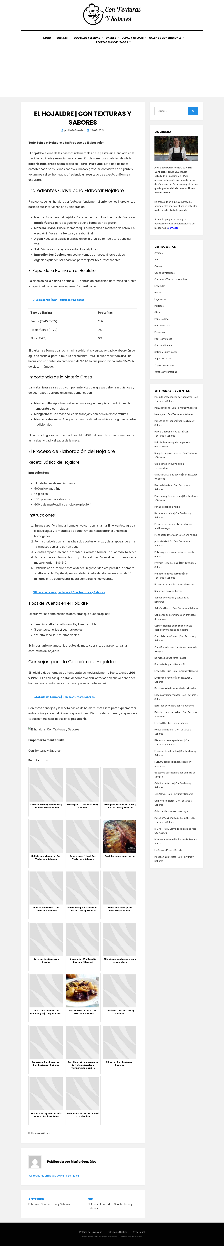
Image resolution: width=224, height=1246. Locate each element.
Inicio (46, 38)
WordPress (137, 1236)
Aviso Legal (139, 1232)
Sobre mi (62, 38)
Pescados (159, 332)
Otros (45, 1133)
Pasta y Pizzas (162, 325)
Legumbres (160, 299)
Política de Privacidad (90, 1232)
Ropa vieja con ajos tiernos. (168, 591)
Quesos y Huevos (163, 345)
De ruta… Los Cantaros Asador (170, 658)
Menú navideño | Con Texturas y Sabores (175, 408)
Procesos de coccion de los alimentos (174, 584)
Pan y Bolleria (161, 319)
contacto (173, 228)
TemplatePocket (109, 1236)
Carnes (111, 38)
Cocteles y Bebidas (87, 38)
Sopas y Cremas (133, 38)
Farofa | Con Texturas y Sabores (171, 723)
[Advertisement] (112, 69)
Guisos (158, 292)
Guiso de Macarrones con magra (171, 811)
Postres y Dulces (163, 339)
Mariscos (159, 306)
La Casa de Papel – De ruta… (169, 850)
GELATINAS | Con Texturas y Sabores (173, 794)
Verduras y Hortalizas (165, 372)
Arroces (158, 253)
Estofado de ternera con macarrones (174, 705)
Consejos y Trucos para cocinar (170, 279)
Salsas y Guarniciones (165, 38)
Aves (157, 259)
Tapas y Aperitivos (164, 365)
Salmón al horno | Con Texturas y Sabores (176, 608)
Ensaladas (159, 286)
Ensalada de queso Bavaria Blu (170, 664)
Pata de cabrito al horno (167, 507)
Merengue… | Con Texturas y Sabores (173, 414)
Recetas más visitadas (112, 42)
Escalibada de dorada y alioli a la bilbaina (175, 688)
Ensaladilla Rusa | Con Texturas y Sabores (176, 671)
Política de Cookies (117, 1232)
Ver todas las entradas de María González (53, 1175)
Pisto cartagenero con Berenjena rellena (175, 535)
